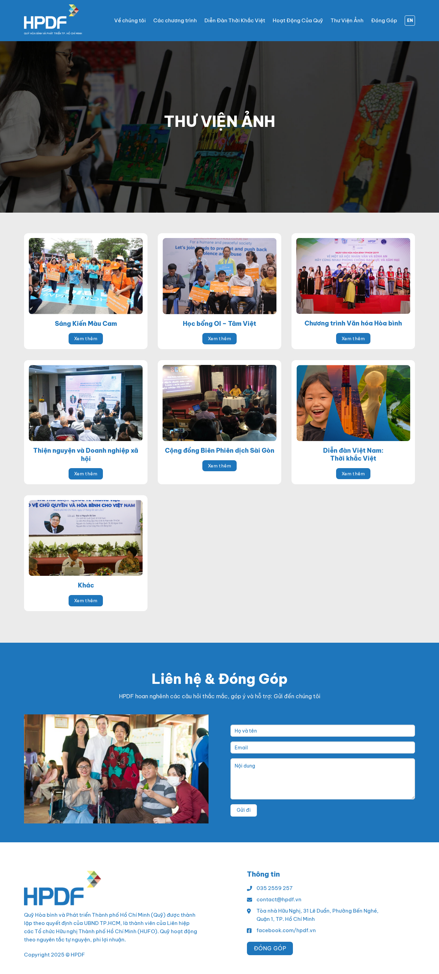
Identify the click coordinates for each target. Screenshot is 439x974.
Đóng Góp (384, 20)
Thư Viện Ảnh (347, 20)
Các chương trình (175, 20)
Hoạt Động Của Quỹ (298, 20)
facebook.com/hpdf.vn (286, 930)
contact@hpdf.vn (279, 899)
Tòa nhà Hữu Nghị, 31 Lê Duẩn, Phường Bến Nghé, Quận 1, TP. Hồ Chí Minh (318, 914)
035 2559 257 (275, 888)
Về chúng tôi (130, 20)
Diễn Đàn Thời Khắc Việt (234, 20)
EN (410, 20)
